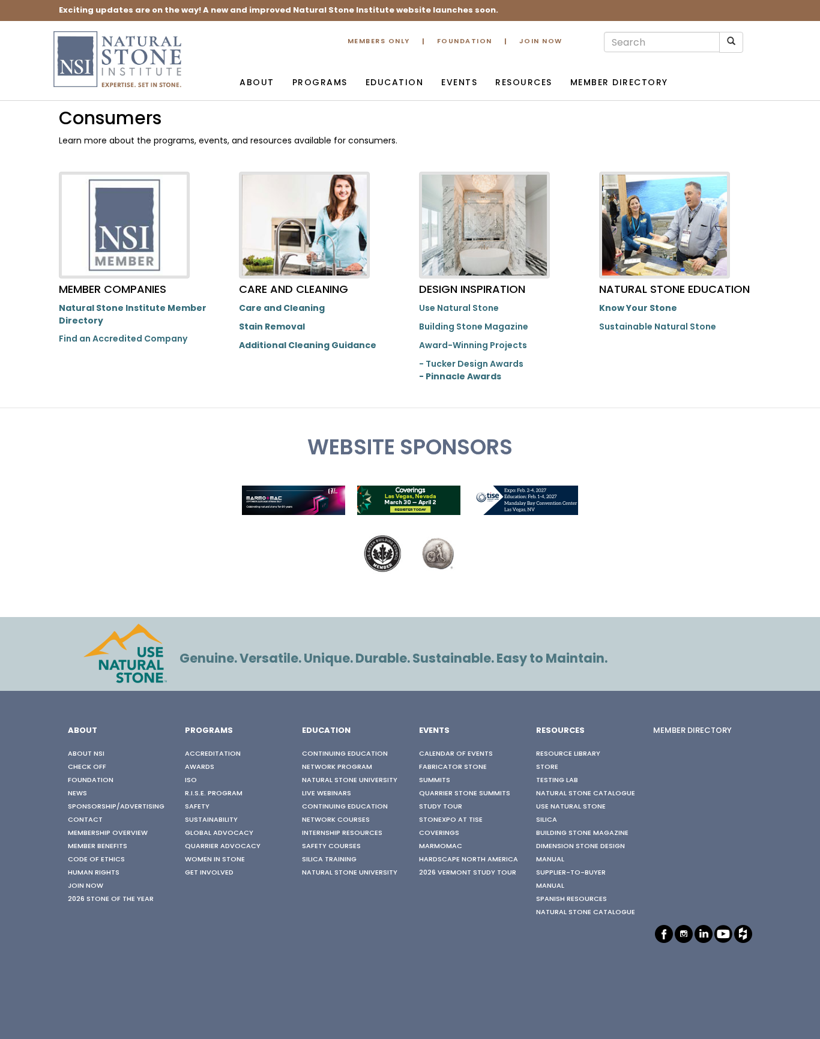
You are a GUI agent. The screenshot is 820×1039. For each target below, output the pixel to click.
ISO (191, 780)
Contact (85, 820)
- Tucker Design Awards (471, 365)
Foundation (464, 41)
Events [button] (459, 83)
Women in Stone (215, 859)
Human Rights (93, 872)
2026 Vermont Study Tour (467, 872)
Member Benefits (97, 846)
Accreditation (213, 753)
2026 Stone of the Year (111, 899)
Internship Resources (342, 833)
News (77, 793)
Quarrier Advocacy (223, 846)
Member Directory (619, 83)
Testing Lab (557, 780)
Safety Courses (331, 846)
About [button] (257, 83)
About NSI (86, 753)
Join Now (540, 41)
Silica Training (329, 859)
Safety (197, 806)
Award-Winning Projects (473, 346)
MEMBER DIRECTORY (692, 731)
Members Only (379, 41)
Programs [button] (320, 83)
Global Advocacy (219, 833)
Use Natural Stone (459, 309)
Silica (546, 820)
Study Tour (440, 806)
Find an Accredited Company (123, 339)
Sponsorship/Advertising (116, 806)
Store (547, 767)
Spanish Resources (571, 899)
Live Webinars (326, 793)
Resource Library (568, 753)
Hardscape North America (468, 859)
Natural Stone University (349, 780)
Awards (199, 767)
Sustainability (211, 820)
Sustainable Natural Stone (657, 327)
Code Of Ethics (96, 859)
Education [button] (395, 83)
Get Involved (209, 872)
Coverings (439, 833)
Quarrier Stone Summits (464, 793)
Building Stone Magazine (473, 327)
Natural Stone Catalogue (585, 793)
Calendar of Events (456, 753)
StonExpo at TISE (451, 820)
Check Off (87, 767)
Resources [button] (523, 83)
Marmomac (440, 846)
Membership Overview (108, 833)
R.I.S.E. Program (214, 793)
